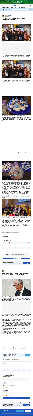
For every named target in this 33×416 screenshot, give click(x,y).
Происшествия (23, 7)
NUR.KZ (20, 58)
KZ (28, 5)
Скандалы (18, 7)
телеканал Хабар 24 (8, 83)
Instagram (27, 263)
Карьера (7, 7)
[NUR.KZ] (16, 5)
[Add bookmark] (29, 402)
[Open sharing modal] (21, 402)
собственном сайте (26, 298)
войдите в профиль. (6, 255)
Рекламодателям (27, 411)
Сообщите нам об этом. (15, 232)
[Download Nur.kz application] (16, 2)
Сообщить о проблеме (20, 411)
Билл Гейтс (3, 363)
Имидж (15, 7)
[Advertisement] (16, 48)
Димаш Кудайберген (5, 236)
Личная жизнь (11, 7)
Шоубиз (3, 7)
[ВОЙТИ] (30, 5)
